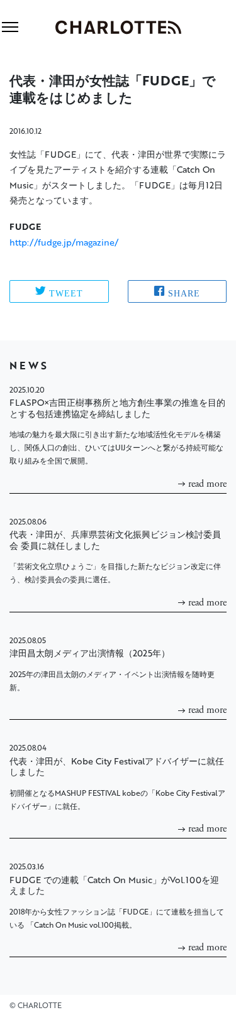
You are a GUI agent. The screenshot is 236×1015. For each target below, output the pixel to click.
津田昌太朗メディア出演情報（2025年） (89, 652)
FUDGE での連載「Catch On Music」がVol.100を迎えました (114, 885)
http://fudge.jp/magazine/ (63, 242)
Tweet (66, 292)
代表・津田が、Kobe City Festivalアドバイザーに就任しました (116, 766)
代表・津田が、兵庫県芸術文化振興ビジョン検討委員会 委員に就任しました (115, 540)
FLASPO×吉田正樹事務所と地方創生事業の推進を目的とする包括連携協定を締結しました (117, 408)
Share (184, 292)
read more (207, 484)
